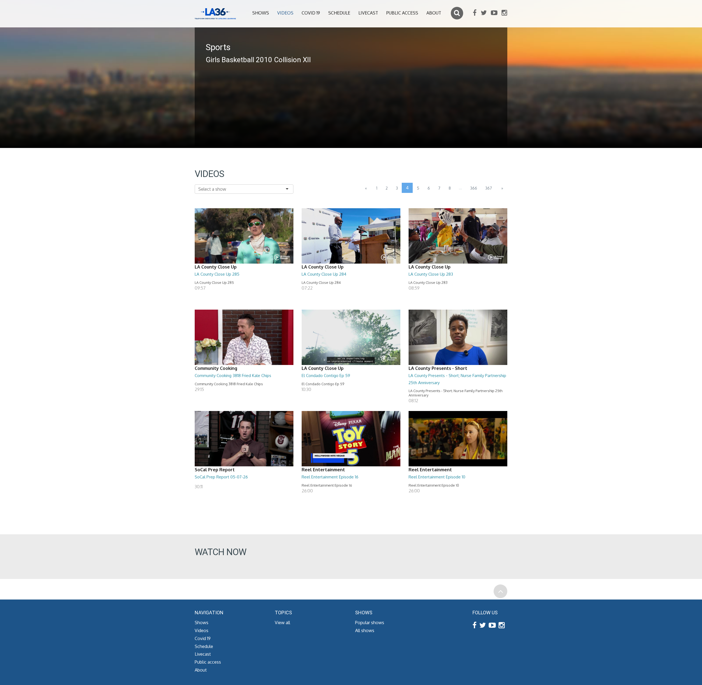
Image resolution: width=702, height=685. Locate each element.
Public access (402, 13)
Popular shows (369, 622)
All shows (364, 630)
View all (282, 622)
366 (473, 188)
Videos (285, 13)
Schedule (339, 13)
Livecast (368, 13)
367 (488, 188)
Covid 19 (311, 13)
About (433, 13)
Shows (260, 13)
